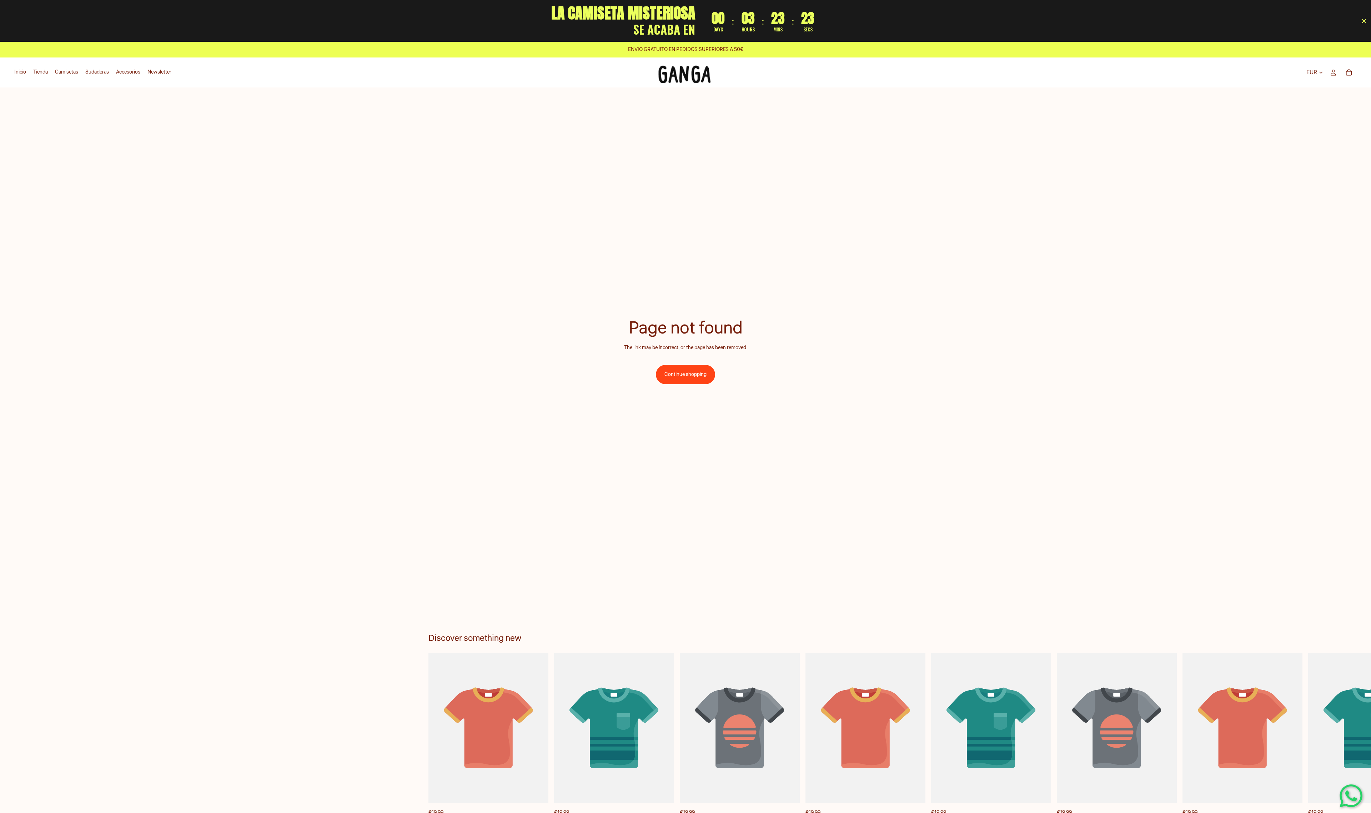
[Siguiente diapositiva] (935, 735)
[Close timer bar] (1364, 21)
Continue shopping (685, 374)
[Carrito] (1349, 72)
